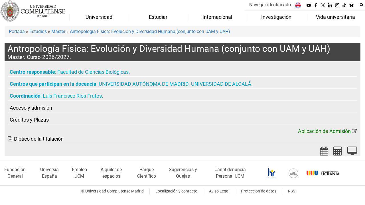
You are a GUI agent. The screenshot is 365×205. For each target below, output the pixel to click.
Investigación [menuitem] (276, 17)
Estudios (38, 31)
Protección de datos (258, 191)
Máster (58, 31)
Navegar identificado (270, 4)
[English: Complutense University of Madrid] (298, 5)
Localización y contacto (176, 191)
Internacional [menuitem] (217, 17)
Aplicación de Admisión (324, 131)
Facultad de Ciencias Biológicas (93, 72)
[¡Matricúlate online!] (352, 152)
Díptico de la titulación (39, 139)
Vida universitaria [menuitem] (335, 17)
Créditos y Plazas (29, 120)
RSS (291, 191)
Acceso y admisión (31, 108)
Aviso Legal (219, 191)
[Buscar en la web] (361, 5)
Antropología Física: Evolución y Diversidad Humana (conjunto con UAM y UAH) (150, 31)
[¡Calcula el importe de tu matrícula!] (337, 152)
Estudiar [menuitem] (158, 17)
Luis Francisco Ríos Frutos (72, 96)
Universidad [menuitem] (99, 17)
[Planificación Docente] (324, 152)
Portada (17, 31)
